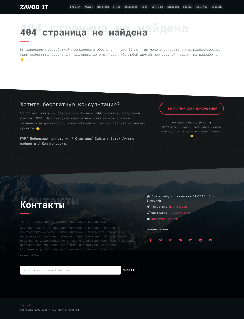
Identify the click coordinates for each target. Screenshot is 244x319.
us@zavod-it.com (164, 219)
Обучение (157, 6)
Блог (144, 6)
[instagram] (171, 240)
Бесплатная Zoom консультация (192, 108)
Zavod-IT (26, 305)
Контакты (173, 6)
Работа (187, 6)
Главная (75, 6)
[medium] (211, 240)
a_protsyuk (178, 206)
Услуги (88, 6)
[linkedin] (191, 240)
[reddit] (201, 240)
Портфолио (131, 6)
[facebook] (151, 240)
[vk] (181, 240)
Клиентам (201, 6)
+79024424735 (180, 212)
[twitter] (161, 240)
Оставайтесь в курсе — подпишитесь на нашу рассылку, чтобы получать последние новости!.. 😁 (192, 131)
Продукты (103, 6)
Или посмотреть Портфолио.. (190, 122)
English (217, 6)
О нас (116, 6)
